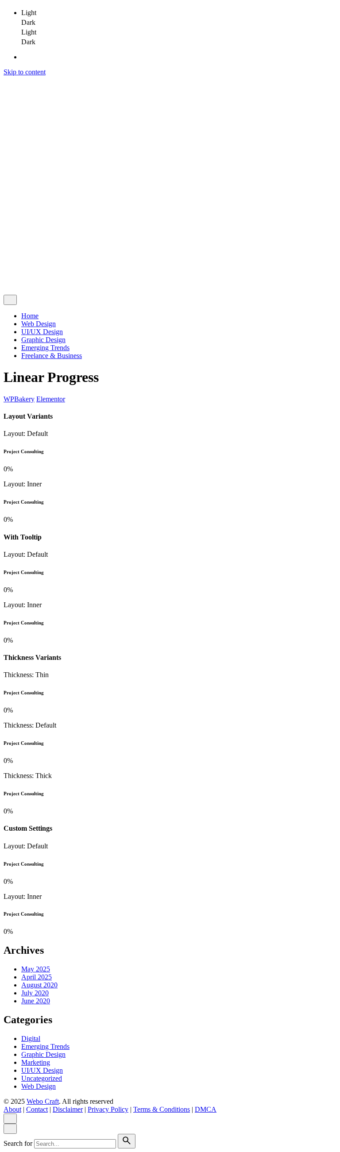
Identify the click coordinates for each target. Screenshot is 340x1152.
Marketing (35, 1062)
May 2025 (35, 969)
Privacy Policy (108, 262)
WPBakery (19, 399)
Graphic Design (43, 1054)
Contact (37, 262)
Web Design (38, 1086)
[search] (126, 1141)
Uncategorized (41, 1078)
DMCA (205, 262)
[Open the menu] (7, 82)
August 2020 (39, 985)
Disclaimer (68, 262)
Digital (30, 1038)
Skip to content (25, 72)
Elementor (50, 399)
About (12, 262)
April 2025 (36, 977)
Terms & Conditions (161, 262)
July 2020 (35, 993)
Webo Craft (43, 246)
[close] (10, 121)
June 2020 (35, 1001)
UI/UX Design (42, 1070)
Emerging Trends (45, 1046)
